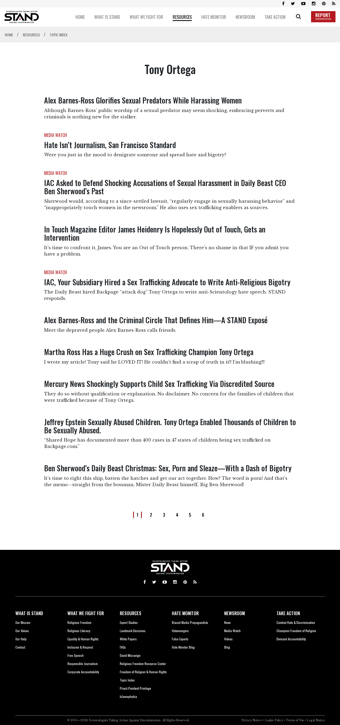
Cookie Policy (274, 720)
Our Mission (22, 622)
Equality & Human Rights (83, 639)
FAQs (123, 647)
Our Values (22, 630)
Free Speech (75, 655)
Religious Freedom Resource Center (143, 663)
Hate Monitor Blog (183, 647)
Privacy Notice (251, 720)
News (227, 622)
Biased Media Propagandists (190, 622)
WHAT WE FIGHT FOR (85, 613)
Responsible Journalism (82, 663)
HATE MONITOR (185, 613)
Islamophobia (128, 696)
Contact (20, 647)
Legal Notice (316, 720)
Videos (228, 639)
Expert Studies (129, 622)
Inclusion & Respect (80, 647)
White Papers (128, 639)
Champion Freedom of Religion (296, 630)
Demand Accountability (291, 639)
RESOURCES (130, 613)
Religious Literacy (78, 630)
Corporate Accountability (83, 672)
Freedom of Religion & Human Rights (143, 672)
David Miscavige (130, 655)
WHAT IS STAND (29, 613)
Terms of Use (295, 720)
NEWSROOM (234, 613)
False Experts (180, 639)
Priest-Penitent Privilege (135, 688)
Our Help (21, 639)
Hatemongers (180, 630)
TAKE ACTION (288, 613)
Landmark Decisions (133, 630)
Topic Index (127, 680)
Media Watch (232, 630)
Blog (227, 647)
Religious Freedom (79, 622)
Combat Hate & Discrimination (296, 622)
